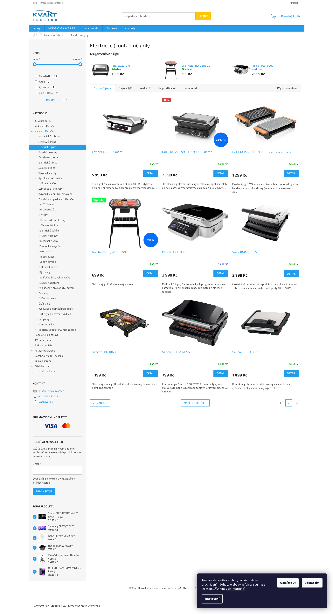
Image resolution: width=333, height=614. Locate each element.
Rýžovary (44, 272)
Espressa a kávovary (50, 189)
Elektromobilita (43, 345)
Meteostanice (46, 325)
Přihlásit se (44, 491)
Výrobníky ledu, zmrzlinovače (55, 194)
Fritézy (43, 215)
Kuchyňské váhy (48, 241)
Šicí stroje (44, 304)
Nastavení (212, 599)
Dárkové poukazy (45, 372)
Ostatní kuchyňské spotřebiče (56, 199)
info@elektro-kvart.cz (51, 391)
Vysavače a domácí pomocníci (55, 309)
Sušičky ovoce (46, 168)
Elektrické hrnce (47, 163)
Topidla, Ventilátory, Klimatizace (57, 330)
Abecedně (191, 88)
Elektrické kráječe (49, 246)
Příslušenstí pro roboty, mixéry (56, 288)
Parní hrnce (45, 252)
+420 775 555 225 (48, 396)
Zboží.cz (188, 588)
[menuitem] (36, 28)
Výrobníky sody (47, 173)
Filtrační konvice (48, 267)
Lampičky (43, 319)
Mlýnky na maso (48, 236)
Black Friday (48, 93)
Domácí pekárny (47, 152)
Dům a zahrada (43, 361)
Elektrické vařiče (49, 231)
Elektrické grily (47, 147)
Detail (150, 173)
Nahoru (101, 403)
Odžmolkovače (47, 298)
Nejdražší (145, 88)
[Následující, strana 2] (288, 402)
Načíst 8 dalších (195, 403)
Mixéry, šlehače (47, 142)
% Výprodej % (43, 121)
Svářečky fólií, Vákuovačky (54, 278)
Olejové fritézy (49, 225)
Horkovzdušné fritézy (53, 220)
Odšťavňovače (47, 184)
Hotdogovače (47, 210)
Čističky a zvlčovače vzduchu (55, 314)
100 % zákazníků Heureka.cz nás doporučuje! (155, 588)
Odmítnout (288, 583)
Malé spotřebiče (44, 131)
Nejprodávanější (167, 88)
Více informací (235, 589)
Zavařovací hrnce (48, 157)
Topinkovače (47, 257)
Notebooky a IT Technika (49, 356)
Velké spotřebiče (45, 126)
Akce (44, 82)
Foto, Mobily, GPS (45, 351)
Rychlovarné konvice (50, 178)
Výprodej (46, 87)
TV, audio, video (44, 340)
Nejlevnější (125, 88)
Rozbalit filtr (55, 100)
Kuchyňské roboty (49, 137)
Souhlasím (312, 583)
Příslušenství (42, 366)
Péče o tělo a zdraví (46, 335)
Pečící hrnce (46, 205)
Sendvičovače (47, 262)
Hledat (203, 16)
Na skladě (48, 76)
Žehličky (43, 293)
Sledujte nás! (45, 402)
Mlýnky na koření (49, 283)
